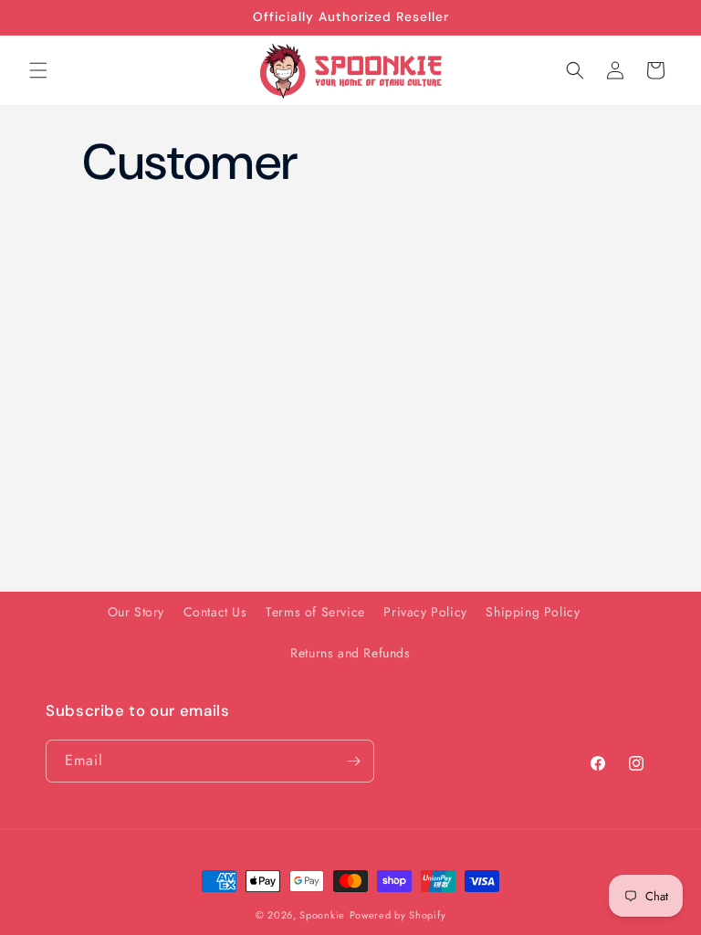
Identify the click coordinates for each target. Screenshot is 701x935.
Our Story (136, 612)
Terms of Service (315, 612)
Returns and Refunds (350, 653)
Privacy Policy (424, 612)
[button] (38, 70)
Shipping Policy (533, 612)
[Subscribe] (353, 761)
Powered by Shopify (398, 915)
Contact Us (215, 612)
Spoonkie (322, 915)
